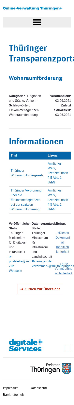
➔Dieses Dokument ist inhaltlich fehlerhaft (62, 242)
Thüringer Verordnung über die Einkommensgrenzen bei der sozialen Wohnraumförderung (26, 200)
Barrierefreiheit (13, 394)
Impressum (10, 388)
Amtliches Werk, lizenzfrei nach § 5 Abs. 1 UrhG (58, 173)
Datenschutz (38, 388)
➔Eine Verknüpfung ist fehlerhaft (63, 268)
